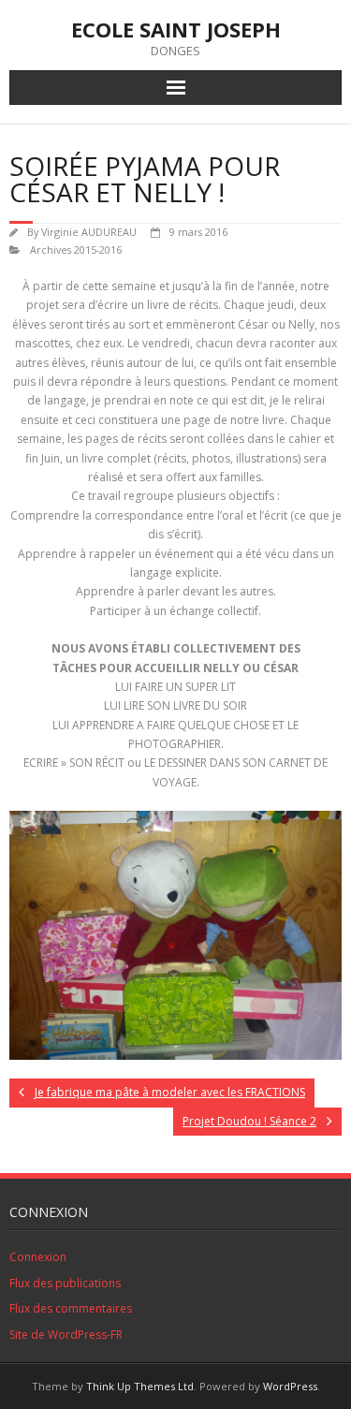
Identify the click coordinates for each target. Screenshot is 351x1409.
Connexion (37, 1257)
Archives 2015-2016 (76, 249)
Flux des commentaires (70, 1308)
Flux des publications (65, 1283)
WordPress (290, 1386)
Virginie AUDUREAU (89, 232)
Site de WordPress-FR (66, 1335)
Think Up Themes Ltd (140, 1386)
